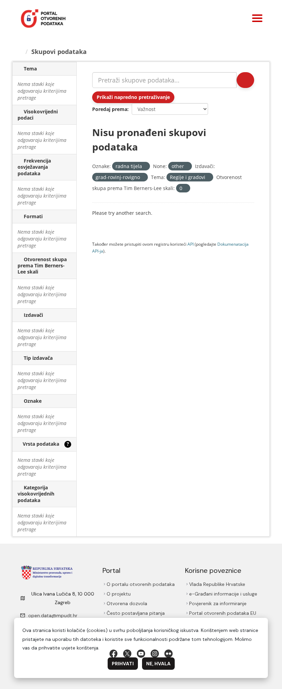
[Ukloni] (145, 166)
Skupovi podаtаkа (59, 51)
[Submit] (245, 80)
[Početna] (19, 51)
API (190, 244)
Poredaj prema (109, 109)
